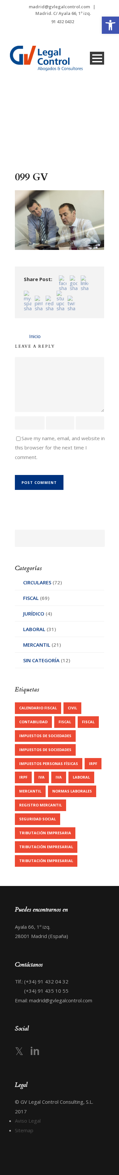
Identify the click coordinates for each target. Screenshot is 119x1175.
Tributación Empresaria (45, 832)
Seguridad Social (37, 818)
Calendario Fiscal (38, 707)
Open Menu (97, 58)
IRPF (93, 763)
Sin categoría (41, 660)
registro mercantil (40, 804)
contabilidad (33, 721)
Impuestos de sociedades (45, 735)
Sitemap (24, 1130)
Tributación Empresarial (46, 846)
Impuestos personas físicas (48, 763)
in (35, 1051)
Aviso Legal (28, 1120)
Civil (72, 707)
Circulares (37, 582)
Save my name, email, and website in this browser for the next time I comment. (60, 447)
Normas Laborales (72, 791)
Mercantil (36, 644)
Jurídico (33, 613)
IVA (41, 777)
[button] (110, 25)
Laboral (34, 629)
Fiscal (31, 598)
